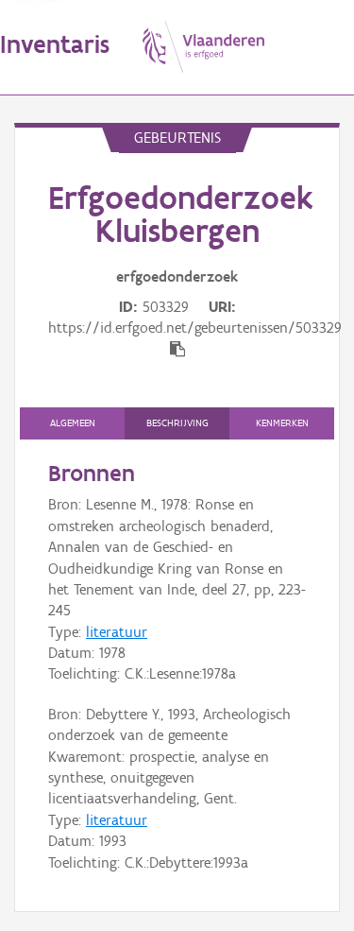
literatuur (116, 632)
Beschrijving (177, 423)
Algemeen (72, 423)
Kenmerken (282, 423)
